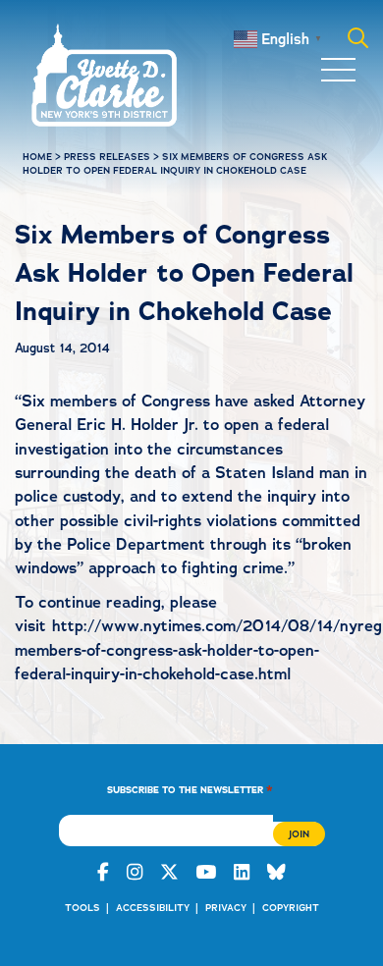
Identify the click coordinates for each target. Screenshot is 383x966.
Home (37, 156)
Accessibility (153, 907)
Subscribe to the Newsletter (190, 788)
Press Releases (107, 156)
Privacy (225, 907)
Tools (82, 907)
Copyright (290, 907)
